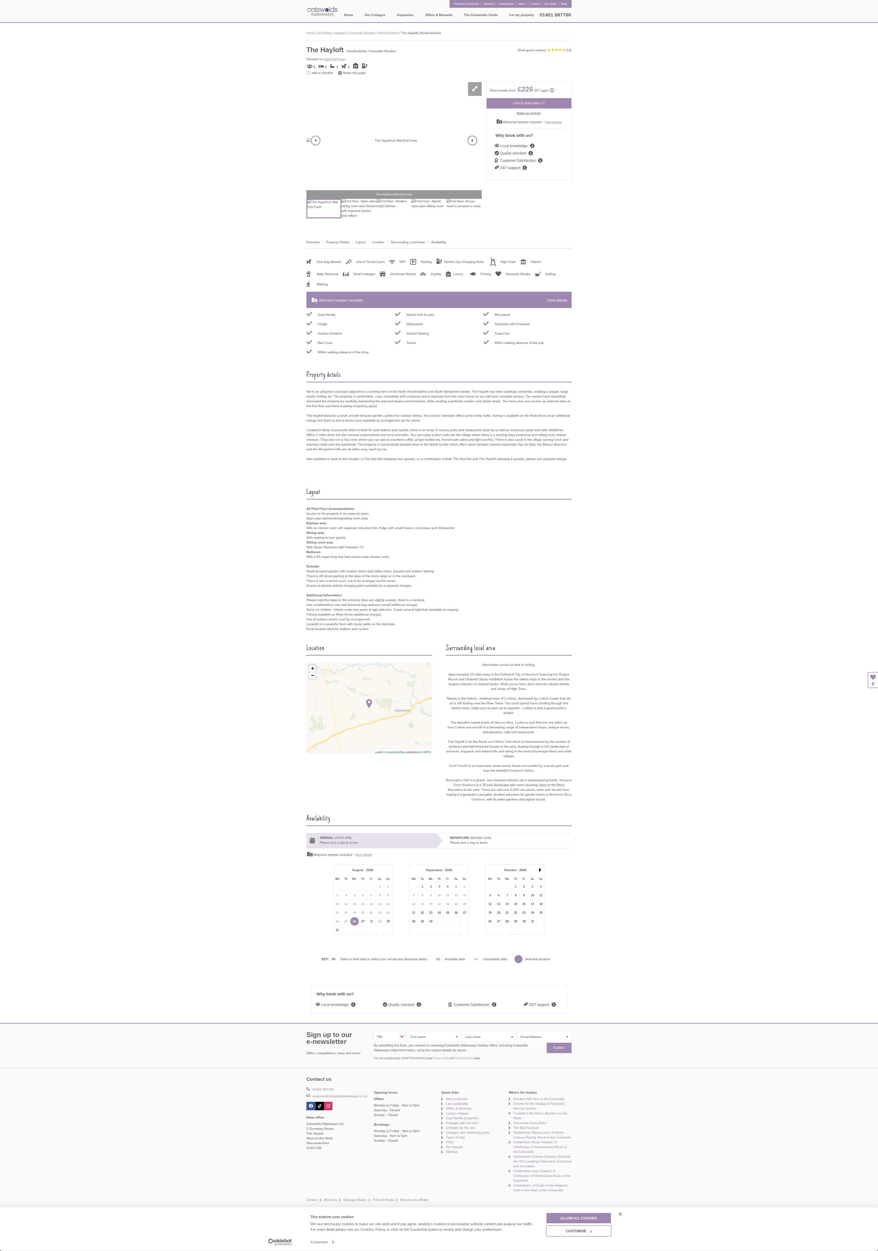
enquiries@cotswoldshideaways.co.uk (340, 1096)
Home (348, 15)
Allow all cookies (578, 1218)
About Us (330, 1200)
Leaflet (379, 752)
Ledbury (521, 722)
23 (430, 912)
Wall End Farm (334, 59)
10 (532, 895)
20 (498, 912)
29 (422, 921)
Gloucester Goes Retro (530, 1123)
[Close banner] (620, 1214)
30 (388, 921)
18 (541, 904)
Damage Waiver (355, 1200)
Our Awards (454, 1147)
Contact (312, 1200)
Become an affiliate (414, 1200)
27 (362, 921)
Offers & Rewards (458, 1108)
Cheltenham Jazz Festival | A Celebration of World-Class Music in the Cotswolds (541, 1175)
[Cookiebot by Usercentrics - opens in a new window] (280, 1242)
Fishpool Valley (521, 770)
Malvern (541, 722)
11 (540, 895)
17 (532, 904)
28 (413, 921)
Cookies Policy (373, 1229)
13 (498, 904)
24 (439, 912)
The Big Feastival (525, 1127)
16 (524, 904)
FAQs (450, 1142)
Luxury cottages (457, 1113)
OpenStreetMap (396, 752)
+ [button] (312, 668)
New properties (457, 1099)
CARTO (426, 752)
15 (515, 904)
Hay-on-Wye (503, 722)
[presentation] (315, 140)
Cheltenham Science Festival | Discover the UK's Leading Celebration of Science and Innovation (542, 1161)
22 (422, 912)
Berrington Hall (457, 780)
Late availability (457, 1103)
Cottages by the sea (460, 1127)
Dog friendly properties (462, 1118)
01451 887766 (555, 14)
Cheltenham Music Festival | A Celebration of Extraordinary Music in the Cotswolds (540, 1147)
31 (337, 930)
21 (413, 912)
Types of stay (455, 1137)
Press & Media (383, 1200)
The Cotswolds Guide (481, 15)
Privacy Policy (441, 1058)
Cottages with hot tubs (462, 1123)
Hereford (532, 674)
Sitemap (452, 1152)
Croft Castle (458, 765)
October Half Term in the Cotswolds (539, 1099)
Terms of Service (464, 1058)
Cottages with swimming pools (468, 1132)
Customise (319, 1242)
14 (507, 904)
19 (490, 912)
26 (354, 921)
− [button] (312, 675)
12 (490, 904)
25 (447, 912)
